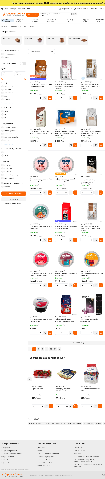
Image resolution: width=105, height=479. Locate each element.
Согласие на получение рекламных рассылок (88, 465)
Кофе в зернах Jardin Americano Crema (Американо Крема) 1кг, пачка (91, 181)
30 (51, 349)
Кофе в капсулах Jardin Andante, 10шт (89, 320)
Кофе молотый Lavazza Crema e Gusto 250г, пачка (65, 320)
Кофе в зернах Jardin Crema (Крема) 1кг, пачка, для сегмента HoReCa (90, 133)
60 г (6, 114)
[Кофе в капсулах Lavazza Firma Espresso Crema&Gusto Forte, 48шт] (66, 117)
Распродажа (6, 447)
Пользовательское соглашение (86, 456)
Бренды (4, 459)
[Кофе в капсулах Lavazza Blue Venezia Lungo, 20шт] (41, 164)
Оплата (101, 8)
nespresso (8, 187)
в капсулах (8, 168)
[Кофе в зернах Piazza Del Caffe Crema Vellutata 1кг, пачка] (91, 69)
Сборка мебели (7, 456)
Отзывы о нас (79, 451)
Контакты (78, 447)
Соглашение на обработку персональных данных (84, 460)
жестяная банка (10, 127)
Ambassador (9, 93)
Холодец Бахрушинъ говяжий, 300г (64, 390)
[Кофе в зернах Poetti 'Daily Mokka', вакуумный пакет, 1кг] (41, 117)
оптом (98, 423)
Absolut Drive (9, 86)
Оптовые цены (10, 54)
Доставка (93, 8)
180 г (6, 111)
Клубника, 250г (37, 389)
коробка (7, 140)
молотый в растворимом (13, 175)
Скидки (7, 57)
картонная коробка (11, 137)
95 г (6, 118)
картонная (8, 134)
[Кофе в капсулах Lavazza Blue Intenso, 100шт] (41, 304)
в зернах (7, 165)
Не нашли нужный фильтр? (13, 203)
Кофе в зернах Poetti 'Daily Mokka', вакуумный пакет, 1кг (41, 132)
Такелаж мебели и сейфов (11, 453)
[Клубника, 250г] (42, 374)
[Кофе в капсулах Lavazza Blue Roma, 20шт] (91, 259)
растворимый (9, 178)
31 (55, 349)
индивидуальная (10, 131)
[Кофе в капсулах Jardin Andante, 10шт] (91, 304)
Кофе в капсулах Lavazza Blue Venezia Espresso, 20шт (41, 274)
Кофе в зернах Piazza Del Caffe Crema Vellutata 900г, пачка (90, 228)
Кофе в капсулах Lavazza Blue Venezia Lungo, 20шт (41, 180)
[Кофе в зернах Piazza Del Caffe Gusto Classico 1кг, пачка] (66, 69)
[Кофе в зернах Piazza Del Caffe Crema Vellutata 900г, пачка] (91, 211)
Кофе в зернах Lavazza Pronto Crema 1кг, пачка (66, 227)
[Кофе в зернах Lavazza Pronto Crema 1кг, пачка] (66, 211)
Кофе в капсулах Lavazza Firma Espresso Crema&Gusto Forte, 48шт (65, 133)
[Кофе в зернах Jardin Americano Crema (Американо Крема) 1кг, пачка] (91, 164)
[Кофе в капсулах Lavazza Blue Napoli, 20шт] (66, 259)
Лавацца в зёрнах (74, 423)
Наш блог (77, 453)
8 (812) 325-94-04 (24, 9)
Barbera (7, 99)
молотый (8, 172)
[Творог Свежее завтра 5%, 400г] (91, 374)
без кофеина (88, 423)
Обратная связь (44, 465)
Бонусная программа (9, 451)
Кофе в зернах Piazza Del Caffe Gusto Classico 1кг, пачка (64, 86)
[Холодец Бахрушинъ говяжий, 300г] (67, 374)
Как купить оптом (45, 462)
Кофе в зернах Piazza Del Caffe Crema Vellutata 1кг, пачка (90, 86)
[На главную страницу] (13, 16)
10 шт (7, 155)
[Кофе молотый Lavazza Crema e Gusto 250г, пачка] (66, 304)
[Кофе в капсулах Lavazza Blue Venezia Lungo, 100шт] (66, 164)
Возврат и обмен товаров (48, 453)
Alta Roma (8, 89)
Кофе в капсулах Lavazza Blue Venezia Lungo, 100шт (66, 180)
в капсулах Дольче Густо (55, 423)
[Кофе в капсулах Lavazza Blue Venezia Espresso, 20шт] (41, 259)
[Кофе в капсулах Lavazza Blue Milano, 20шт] (41, 211)
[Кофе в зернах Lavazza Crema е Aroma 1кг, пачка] (41, 69)
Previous (26, 423)
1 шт (6, 152)
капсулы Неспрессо (36, 423)
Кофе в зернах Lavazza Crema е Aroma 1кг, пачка (41, 85)
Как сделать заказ (45, 459)
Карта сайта (6, 462)
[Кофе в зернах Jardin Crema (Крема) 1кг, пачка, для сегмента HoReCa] (91, 117)
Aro (6, 96)
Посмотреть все (7, 103)
